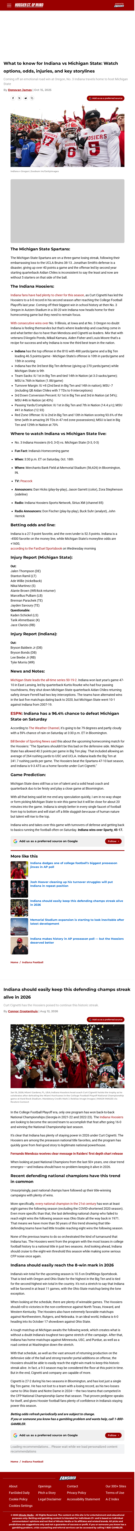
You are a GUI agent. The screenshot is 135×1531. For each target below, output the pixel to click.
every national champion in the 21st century (65, 1203)
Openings (44, 1486)
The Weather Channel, (44, 728)
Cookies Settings (21, 1506)
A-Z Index (112, 1499)
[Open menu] (9, 5)
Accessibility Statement (83, 1499)
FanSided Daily (19, 1493)
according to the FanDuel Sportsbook (36, 548)
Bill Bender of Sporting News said (34, 741)
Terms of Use (115, 1493)
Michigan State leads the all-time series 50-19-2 (44, 680)
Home (14, 962)
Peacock (26, 481)
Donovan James (20, 90)
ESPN (16, 713)
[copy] (32, 98)
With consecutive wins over (30, 323)
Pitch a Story (47, 1493)
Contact (72, 1486)
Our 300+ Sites (116, 1486)
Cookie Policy (18, 1499)
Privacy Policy (76, 1493)
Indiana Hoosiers (111, 1117)
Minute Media (26, 1515)
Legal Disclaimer (49, 1499)
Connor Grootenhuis (23, 1011)
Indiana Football (32, 962)
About (13, 1486)
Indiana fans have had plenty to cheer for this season (47, 295)
